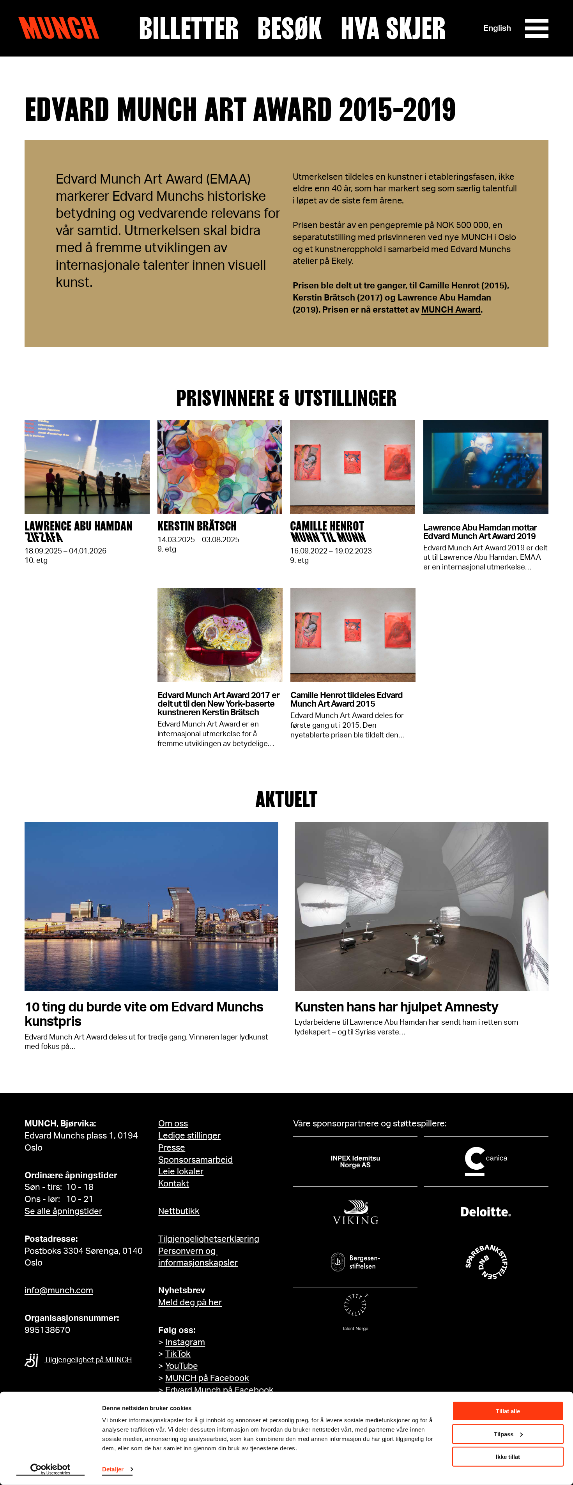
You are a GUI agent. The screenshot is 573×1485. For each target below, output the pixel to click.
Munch (63, 28)
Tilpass (503, 1433)
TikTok (178, 1354)
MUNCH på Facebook (207, 1378)
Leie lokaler (180, 1171)
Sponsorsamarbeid (195, 1160)
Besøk (289, 28)
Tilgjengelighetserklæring (208, 1239)
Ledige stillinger (189, 1135)
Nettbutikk (179, 1211)
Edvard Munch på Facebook (219, 1390)
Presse (171, 1148)
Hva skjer (393, 28)
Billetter (189, 28)
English (497, 28)
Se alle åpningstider (63, 1211)
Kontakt (173, 1183)
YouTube (181, 1366)
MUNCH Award (451, 310)
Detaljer (113, 1469)
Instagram (185, 1342)
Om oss (173, 1123)
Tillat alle (508, 1411)
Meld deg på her (190, 1302)
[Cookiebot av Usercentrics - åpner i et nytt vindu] (50, 1470)
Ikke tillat (508, 1456)
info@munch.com (59, 1290)
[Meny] (536, 28)
